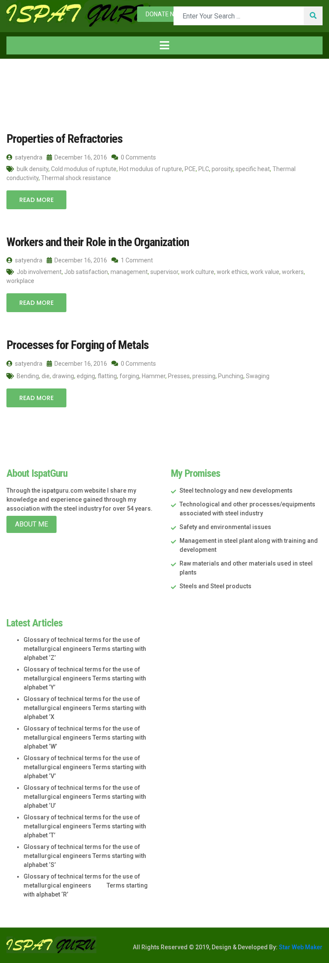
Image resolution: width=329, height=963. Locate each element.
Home (25, 76)
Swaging (257, 376)
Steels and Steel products (215, 586)
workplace (20, 280)
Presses (179, 376)
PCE (190, 169)
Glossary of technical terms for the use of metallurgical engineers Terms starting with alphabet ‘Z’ (85, 648)
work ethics (232, 271)
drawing (63, 376)
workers (293, 271)
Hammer (153, 376)
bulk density (32, 169)
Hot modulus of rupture (150, 169)
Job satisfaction (86, 271)
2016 (57, 76)
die (46, 376)
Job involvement (39, 271)
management (129, 271)
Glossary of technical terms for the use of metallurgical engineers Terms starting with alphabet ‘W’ (85, 737)
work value (264, 271)
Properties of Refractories (64, 139)
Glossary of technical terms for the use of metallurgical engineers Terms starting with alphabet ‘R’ (86, 885)
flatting (107, 376)
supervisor (164, 271)
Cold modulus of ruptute (84, 169)
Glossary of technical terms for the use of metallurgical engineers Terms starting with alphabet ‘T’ (85, 826)
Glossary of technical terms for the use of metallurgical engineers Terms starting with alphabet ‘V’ (85, 767)
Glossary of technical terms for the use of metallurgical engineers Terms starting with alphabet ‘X (85, 707)
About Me (31, 524)
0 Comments (138, 157)
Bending (28, 376)
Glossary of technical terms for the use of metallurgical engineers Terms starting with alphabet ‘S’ (85, 855)
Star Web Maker (300, 947)
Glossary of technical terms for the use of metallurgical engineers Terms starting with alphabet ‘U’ (85, 796)
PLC (203, 169)
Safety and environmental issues (225, 527)
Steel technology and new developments (236, 490)
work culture (197, 271)
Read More (36, 200)
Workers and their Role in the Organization (97, 242)
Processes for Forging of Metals (77, 345)
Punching (230, 376)
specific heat (253, 169)
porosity (222, 169)
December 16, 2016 (80, 157)
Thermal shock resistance (76, 178)
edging (86, 376)
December (96, 76)
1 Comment (136, 260)
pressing (203, 376)
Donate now (164, 14)
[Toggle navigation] (164, 45)
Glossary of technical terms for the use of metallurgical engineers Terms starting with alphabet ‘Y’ (85, 678)
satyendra (28, 157)
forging (129, 376)
